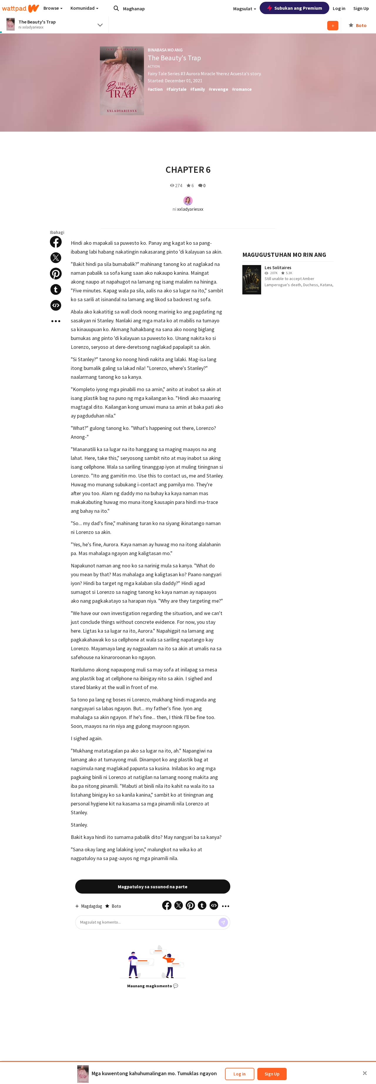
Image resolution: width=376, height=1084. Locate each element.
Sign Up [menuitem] (361, 8)
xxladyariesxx (190, 209)
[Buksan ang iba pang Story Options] (56, 321)
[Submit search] (116, 8)
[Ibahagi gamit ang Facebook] (56, 242)
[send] (223, 922)
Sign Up (272, 1074)
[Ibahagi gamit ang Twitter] (56, 258)
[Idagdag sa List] (332, 25)
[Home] (20, 8)
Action (154, 66)
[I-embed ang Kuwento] (56, 305)
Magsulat (243, 8)
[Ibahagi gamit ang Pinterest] (56, 273)
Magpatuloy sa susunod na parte (152, 886)
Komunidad (82, 8)
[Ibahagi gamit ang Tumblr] (56, 289)
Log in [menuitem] (339, 8)
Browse (51, 8)
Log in (240, 1074)
